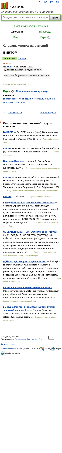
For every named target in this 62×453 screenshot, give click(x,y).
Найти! (55, 17)
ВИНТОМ (8, 132)
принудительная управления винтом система (29, 202)
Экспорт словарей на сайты (12, 349)
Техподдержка (20, 339)
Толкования (16, 31)
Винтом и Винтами (13, 161)
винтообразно (10, 98)
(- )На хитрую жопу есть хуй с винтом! (24, 261)
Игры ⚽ (45, 37)
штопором (20, 102)
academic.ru (12, 5)
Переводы (45, 31)
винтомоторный (48, 112)
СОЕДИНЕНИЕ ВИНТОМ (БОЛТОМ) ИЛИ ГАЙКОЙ (30, 232)
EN (39, 2)
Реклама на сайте (34, 339)
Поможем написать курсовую (32, 91)
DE (45, 2)
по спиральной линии (43, 98)
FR (57, 2)
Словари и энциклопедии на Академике (27, 11)
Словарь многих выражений (31, 26)
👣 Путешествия (7, 344)
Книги (16, 37)
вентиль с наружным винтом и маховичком (27, 287)
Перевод (22, 58)
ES (51, 2)
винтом (7, 148)
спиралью (8, 102)
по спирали (25, 98)
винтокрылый (15, 112)
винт (9, 66)
